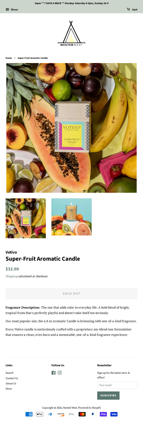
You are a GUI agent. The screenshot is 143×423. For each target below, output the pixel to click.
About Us (11, 383)
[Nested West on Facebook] (53, 373)
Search (9, 372)
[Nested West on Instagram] (60, 373)
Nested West (70, 407)
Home (9, 58)
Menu (14, 9)
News (9, 388)
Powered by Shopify (89, 407)
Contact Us (12, 378)
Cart (134, 10)
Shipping (12, 276)
